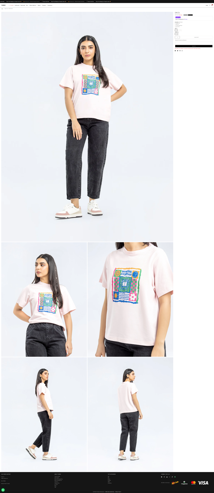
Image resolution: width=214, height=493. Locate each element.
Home (2, 8)
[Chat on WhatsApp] (3, 490)
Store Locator (57, 477)
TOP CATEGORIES (112, 474)
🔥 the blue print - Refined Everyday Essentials (11, 1)
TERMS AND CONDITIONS (109, 491)
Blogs (55, 485)
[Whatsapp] (170, 477)
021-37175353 (3, 480)
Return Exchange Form (58, 480)
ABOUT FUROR (58, 474)
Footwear (44, 5)
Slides (109, 481)
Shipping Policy (57, 483)
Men (27, 5)
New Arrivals (23, 5)
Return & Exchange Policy (59, 479)
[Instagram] (165, 477)
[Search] (209, 5)
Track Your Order (57, 476)
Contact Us (56, 481)
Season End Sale (25, 1)
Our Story (56, 484)
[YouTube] (168, 477)
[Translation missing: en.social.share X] (178, 50)
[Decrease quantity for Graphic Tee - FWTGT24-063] (176, 37)
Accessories (50, 5)
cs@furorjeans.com (4, 478)
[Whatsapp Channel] (176, 477)
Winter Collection (33, 5)
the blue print (17, 5)
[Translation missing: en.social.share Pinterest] (180, 50)
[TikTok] (173, 477)
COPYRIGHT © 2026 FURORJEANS (98, 491)
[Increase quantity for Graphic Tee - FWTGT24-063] (179, 37)
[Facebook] (162, 477)
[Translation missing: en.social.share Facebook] (175, 50)
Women (39, 5)
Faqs (55, 487)
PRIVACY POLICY (118, 491)
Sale (108, 476)
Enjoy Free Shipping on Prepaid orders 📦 (38, 1)
